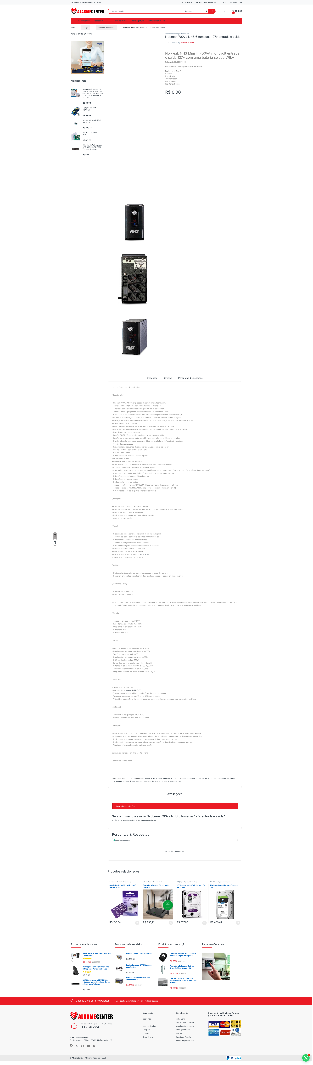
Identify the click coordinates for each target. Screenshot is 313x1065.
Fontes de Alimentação (106, 28)
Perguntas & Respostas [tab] (190, 378)
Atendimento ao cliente (185, 1026)
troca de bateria (143, 554)
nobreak (119, 781)
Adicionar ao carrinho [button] (169, 923)
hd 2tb (207, 778)
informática (222, 778)
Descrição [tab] (152, 378)
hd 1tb (201, 778)
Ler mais (137, 923)
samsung (139, 781)
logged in (130, 820)
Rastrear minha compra (185, 1022)
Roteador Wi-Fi (156, 882)
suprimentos (164, 781)
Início (73, 28)
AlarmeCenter (77, 1058)
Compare (146, 1030)
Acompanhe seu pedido (207, 2)
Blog (236, 21)
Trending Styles (137, 21)
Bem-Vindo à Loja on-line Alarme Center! (86, 2)
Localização (188, 2)
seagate (147, 781)
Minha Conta (237, 2)
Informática (185, 34)
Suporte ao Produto (183, 1037)
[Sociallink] (71, 1045)
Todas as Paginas (82, 21)
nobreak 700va (129, 781)
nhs (113, 781)
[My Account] (225, 11)
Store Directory (149, 1037)
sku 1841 (154, 781)
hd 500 (214, 778)
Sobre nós (147, 1019)
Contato (146, 1022)
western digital (175, 781)
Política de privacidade (185, 1040)
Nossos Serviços (101, 21)
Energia (85, 28)
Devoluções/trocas (183, 1030)
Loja (224, 2)
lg (228, 778)
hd (197, 778)
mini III (232, 778)
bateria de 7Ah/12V (133, 690)
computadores (189, 778)
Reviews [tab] (167, 378)
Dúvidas (146, 1033)
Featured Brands (120, 21)
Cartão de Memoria (116, 882)
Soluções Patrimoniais (157, 21)
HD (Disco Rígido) (183, 882)
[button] (306, 1058)
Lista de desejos (149, 1026)
